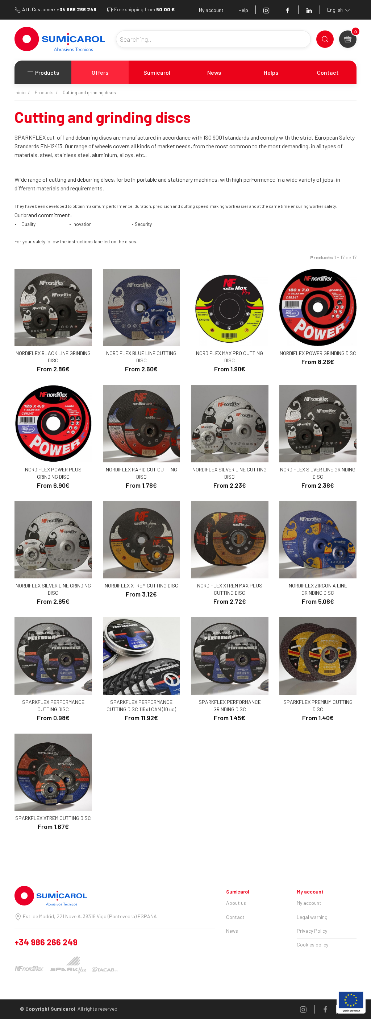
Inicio (20, 92)
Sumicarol (156, 72)
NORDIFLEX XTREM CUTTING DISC (141, 585)
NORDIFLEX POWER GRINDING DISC (318, 353)
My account (211, 10)
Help (243, 10)
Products (46, 72)
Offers (100, 72)
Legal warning (312, 917)
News (214, 72)
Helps (271, 72)
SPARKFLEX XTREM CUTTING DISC (53, 818)
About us (236, 903)
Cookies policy (312, 944)
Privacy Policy (312, 931)
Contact (328, 72)
